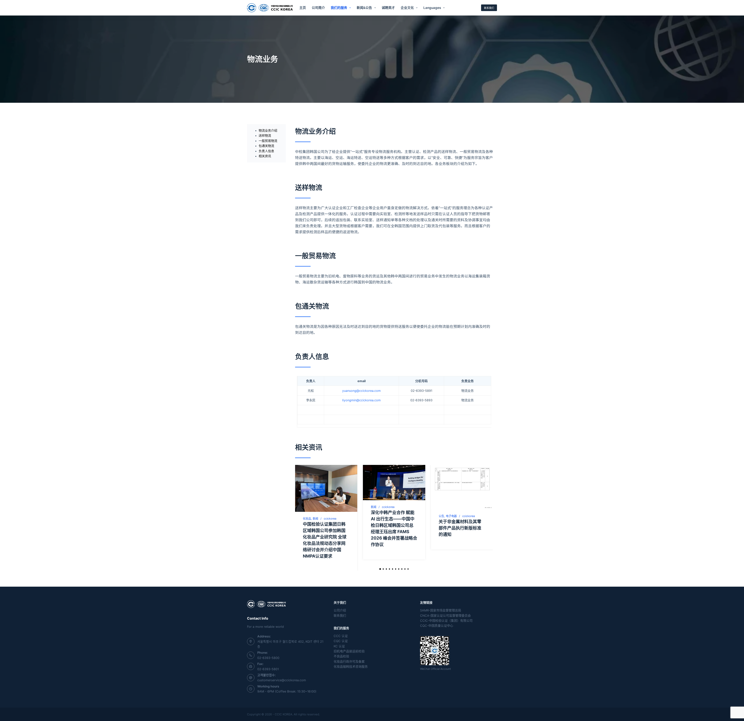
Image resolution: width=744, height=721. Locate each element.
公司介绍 (340, 610)
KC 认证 (339, 646)
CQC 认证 (341, 641)
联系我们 (489, 7)
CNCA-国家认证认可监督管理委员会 (445, 615)
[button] (380, 569)
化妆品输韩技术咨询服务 (351, 666)
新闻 (315, 518)
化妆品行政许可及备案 (349, 661)
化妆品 (307, 518)
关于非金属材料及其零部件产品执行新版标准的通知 (460, 528)
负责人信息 (266, 151)
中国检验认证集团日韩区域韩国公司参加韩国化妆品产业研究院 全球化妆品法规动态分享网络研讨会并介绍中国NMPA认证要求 (324, 540)
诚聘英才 (388, 8)
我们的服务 (339, 8)
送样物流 (265, 135)
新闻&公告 (364, 8)
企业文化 (407, 8)
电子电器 (451, 516)
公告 (441, 516)
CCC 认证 (341, 636)
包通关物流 (266, 146)
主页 (302, 8)
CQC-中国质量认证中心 (436, 626)
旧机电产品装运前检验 (349, 651)
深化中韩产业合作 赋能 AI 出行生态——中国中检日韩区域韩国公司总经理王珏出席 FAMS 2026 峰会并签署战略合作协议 (394, 528)
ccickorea (330, 518)
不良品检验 (341, 656)
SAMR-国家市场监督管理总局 (440, 610)
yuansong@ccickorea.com (361, 391)
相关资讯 (265, 156)
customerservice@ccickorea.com (281, 680)
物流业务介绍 (268, 130)
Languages (432, 8)
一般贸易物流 (268, 141)
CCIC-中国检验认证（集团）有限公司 (446, 621)
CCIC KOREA (283, 714)
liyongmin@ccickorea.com (361, 400)
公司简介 (318, 8)
